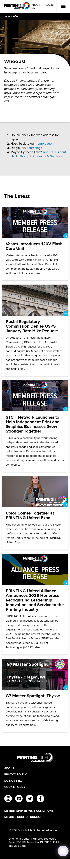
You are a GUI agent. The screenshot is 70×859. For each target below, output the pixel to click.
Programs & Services (47, 156)
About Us (36, 6)
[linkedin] (19, 799)
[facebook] (40, 799)
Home (7, 16)
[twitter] (29, 799)
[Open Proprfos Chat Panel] (63, 851)
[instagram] (8, 799)
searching (34, 147)
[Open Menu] (63, 6)
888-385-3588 (17, 846)
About (9, 768)
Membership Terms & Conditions (28, 811)
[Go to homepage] (35, 757)
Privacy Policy (15, 774)
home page (44, 143)
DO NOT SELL (13, 781)
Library (23, 156)
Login (49, 5)
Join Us (48, 152)
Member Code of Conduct (24, 817)
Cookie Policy (14, 787)
